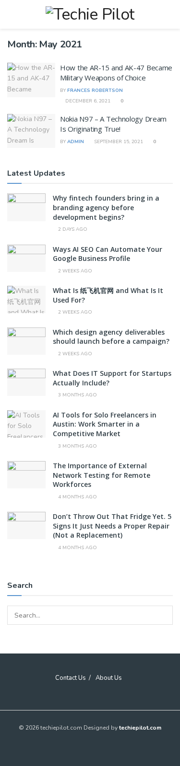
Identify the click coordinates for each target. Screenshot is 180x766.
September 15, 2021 (118, 141)
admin (75, 141)
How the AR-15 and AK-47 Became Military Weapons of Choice (116, 72)
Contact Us (70, 678)
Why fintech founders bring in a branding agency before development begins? (106, 207)
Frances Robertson (95, 90)
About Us (109, 678)
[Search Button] (163, 615)
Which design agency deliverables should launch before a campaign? (111, 336)
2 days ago (72, 229)
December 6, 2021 (87, 101)
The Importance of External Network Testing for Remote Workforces (101, 475)
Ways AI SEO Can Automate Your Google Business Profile (107, 254)
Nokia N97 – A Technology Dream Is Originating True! (113, 124)
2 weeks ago (74, 271)
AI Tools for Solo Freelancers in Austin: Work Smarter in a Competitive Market (104, 424)
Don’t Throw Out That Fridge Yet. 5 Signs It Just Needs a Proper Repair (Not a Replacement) (112, 526)
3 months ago (77, 395)
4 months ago (77, 497)
